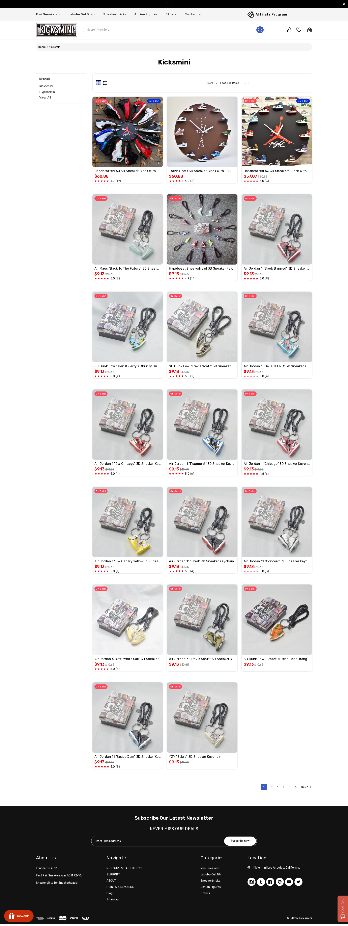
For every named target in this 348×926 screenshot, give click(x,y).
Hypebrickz (47, 92)
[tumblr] (261, 882)
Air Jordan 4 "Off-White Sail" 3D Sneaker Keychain (127, 659)
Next (305, 787)
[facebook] (270, 882)
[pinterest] (280, 882)
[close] (343, 4)
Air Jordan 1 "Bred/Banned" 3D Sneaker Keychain (277, 268)
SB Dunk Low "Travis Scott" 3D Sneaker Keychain (202, 366)
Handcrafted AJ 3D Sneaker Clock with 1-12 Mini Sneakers (127, 171)
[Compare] (132, 122)
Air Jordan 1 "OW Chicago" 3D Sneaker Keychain (127, 464)
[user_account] (287, 29)
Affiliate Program (271, 14)
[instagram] (252, 882)
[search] (260, 29)
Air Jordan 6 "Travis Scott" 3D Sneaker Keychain (202, 659)
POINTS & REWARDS (120, 887)
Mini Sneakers (47, 14)
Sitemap (113, 899)
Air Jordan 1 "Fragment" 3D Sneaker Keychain (202, 464)
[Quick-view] (122, 122)
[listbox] (234, 83)
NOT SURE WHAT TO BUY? (124, 868)
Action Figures (145, 14)
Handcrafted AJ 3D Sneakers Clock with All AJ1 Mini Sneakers (277, 171)
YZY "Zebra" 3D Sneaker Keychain (195, 757)
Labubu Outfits (80, 14)
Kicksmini (46, 86)
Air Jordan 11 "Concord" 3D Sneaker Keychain (277, 561)
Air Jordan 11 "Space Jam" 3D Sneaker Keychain (127, 757)
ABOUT (111, 880)
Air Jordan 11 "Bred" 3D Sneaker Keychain (201, 561)
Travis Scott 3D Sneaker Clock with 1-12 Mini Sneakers (202, 171)
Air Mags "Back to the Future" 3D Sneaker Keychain (127, 268)
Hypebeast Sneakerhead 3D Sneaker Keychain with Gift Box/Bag (202, 268)
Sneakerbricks (114, 14)
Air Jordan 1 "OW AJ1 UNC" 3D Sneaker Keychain (277, 366)
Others (171, 14)
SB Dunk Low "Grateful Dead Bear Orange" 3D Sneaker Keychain (277, 659)
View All (45, 97)
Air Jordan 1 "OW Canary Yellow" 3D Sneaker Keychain (127, 561)
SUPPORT (113, 874)
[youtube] (289, 882)
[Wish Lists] (297, 29)
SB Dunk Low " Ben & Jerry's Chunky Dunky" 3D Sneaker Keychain (127, 366)
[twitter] (298, 882)
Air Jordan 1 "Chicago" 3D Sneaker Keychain (277, 464)
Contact (191, 14)
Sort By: (212, 82)
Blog (110, 893)
